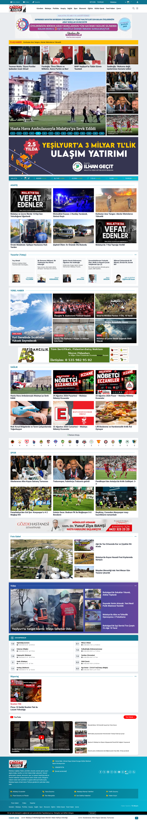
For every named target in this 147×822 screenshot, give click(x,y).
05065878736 (59, 767)
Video (27, 2)
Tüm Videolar (129, 717)
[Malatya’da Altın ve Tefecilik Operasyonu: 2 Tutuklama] (93, 616)
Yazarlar (37, 2)
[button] (11, 103)
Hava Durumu (49, 792)
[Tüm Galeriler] (135, 536)
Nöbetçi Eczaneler (19, 792)
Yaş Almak (41, 261)
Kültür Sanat (99, 8)
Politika (56, 8)
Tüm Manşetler (50, 796)
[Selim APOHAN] (92, 278)
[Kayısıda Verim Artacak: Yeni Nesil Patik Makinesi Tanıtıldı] (93, 604)
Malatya (48, 8)
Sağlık (69, 8)
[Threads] (122, 772)
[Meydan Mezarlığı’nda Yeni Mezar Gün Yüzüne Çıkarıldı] (84, 571)
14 (95, 133)
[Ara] (134, 8)
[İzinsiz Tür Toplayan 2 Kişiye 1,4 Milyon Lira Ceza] (73, 331)
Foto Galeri (16, 2)
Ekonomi (82, 8)
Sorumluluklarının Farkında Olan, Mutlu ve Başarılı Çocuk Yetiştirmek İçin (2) (124, 262)
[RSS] (134, 772)
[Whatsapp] (130, 772)
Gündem (40, 8)
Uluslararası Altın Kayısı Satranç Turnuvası (98, 818)
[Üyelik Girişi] (136, 2)
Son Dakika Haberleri (83, 796)
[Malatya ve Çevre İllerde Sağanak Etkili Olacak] (116, 331)
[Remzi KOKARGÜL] (67, 278)
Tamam (92, 813)
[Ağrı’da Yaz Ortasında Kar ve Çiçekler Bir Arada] (84, 545)
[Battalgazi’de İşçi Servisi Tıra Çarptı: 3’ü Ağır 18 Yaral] (93, 627)
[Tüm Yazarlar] (135, 255)
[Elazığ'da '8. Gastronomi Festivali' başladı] (73, 306)
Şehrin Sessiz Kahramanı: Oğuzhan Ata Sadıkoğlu (97, 261)
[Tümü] (135, 676)
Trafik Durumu (113, 792)
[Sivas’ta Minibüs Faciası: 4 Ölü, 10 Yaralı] (116, 306)
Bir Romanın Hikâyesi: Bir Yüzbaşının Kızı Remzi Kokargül (72, 262)
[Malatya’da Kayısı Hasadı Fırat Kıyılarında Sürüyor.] (84, 558)
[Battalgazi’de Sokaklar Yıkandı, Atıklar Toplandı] (93, 593)
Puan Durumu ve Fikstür (21, 796)
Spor (76, 8)
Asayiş (63, 8)
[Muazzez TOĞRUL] (16, 278)
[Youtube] (119, 772)
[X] (104, 772)
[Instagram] (111, 772)
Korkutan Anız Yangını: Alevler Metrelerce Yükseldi (42, 42)
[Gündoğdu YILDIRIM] (42, 278)
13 (89, 133)
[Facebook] (100, 772)
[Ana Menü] (137, 8)
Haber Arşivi (113, 796)
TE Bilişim (134, 806)
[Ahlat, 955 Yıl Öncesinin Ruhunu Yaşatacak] (41, 559)
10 (70, 133)
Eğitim (90, 8)
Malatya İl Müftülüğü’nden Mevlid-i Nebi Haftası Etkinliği (47, 818)
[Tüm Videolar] (135, 586)
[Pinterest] (108, 772)
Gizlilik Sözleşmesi (81, 813)
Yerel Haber (110, 8)
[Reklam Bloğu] (73, 26)
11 (76, 133)
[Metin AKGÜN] (118, 278)
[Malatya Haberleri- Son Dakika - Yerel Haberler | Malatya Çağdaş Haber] (17, 8)
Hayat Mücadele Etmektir (21, 261)
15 (101, 133)
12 (82, 133)
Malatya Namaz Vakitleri (85, 792)
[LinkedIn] (115, 772)
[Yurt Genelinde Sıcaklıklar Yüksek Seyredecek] (31, 318)
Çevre (118, 8)
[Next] (126, 772)
